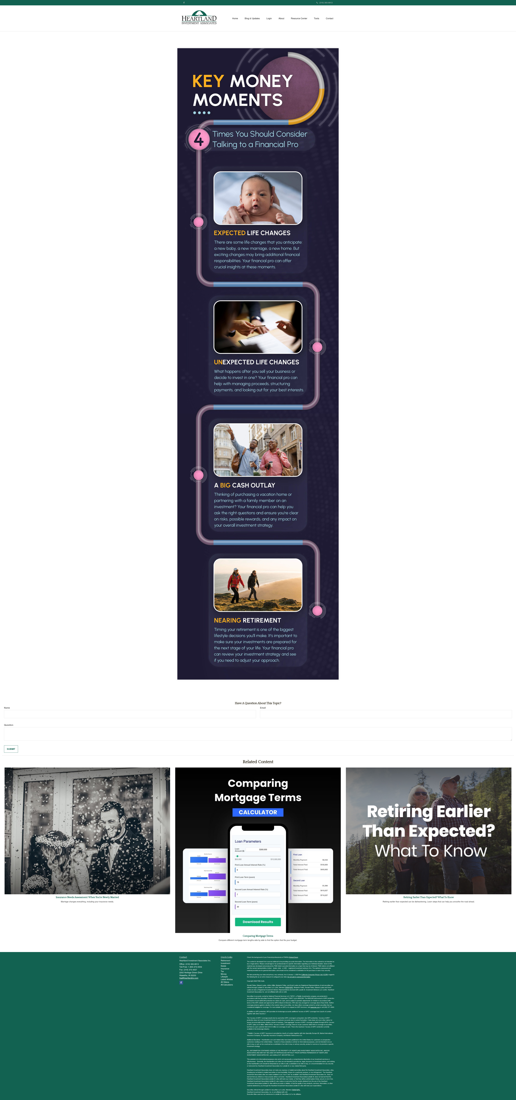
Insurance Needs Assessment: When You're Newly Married (87, 897)
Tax (222, 971)
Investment (225, 963)
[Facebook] (183, 2)
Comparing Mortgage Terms (258, 936)
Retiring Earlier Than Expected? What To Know (428, 897)
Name (7, 707)
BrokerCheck (293, 957)
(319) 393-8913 (326, 2)
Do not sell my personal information (298, 977)
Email (263, 707)
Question (8, 724)
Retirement (225, 960)
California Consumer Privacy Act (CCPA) (314, 974)
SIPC (291, 987)
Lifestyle (224, 976)
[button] (252, 18)
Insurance (225, 968)
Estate (223, 966)
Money (224, 974)
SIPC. (298, 1090)
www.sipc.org (315, 1007)
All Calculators (227, 984)
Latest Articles (227, 979)
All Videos (225, 982)
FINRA (287, 987)
